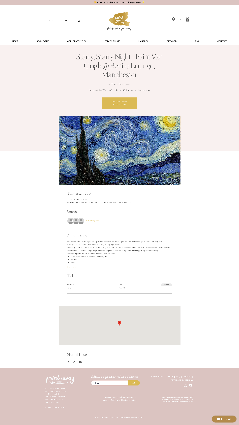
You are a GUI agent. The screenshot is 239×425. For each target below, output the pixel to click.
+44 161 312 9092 (58, 407)
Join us (169, 376)
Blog (178, 376)
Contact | (188, 376)
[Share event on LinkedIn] (80, 362)
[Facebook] (191, 385)
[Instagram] (185, 385)
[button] (187, 19)
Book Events (158, 376)
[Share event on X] (74, 362)
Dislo (142, 417)
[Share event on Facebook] (68, 362)
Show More (71, 267)
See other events (119, 105)
